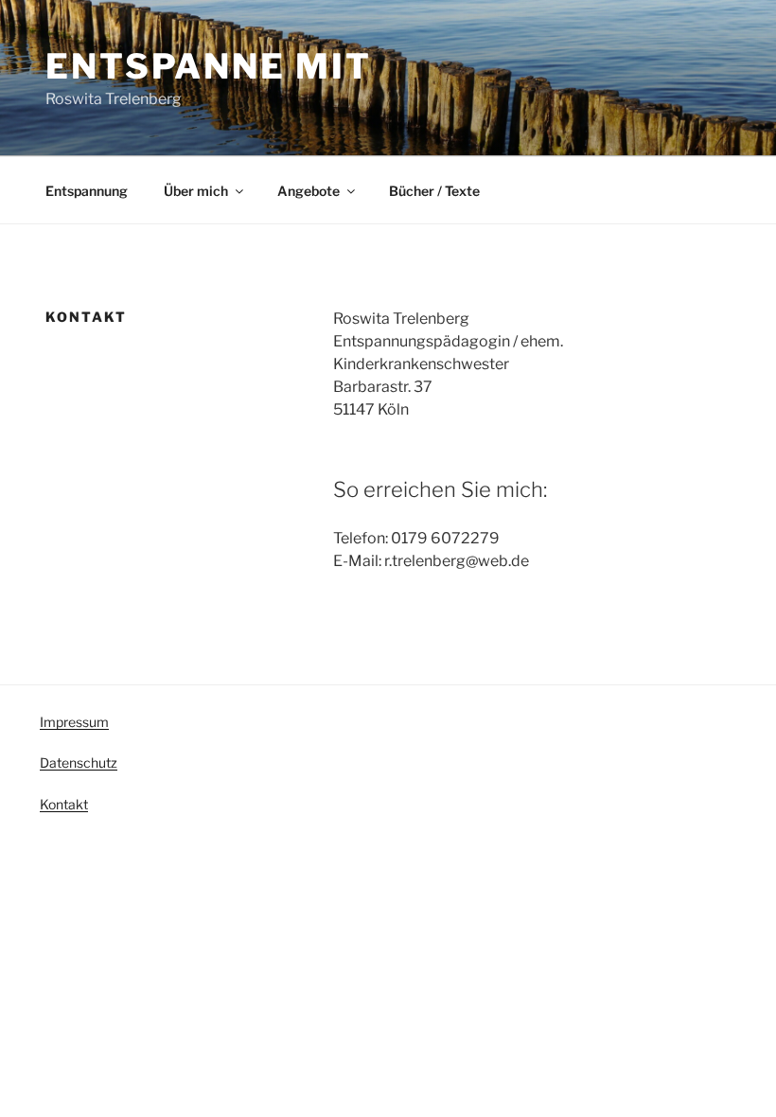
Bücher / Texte (434, 191)
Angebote (308, 191)
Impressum (74, 722)
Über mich (196, 191)
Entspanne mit (208, 66)
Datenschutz (78, 762)
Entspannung (86, 191)
